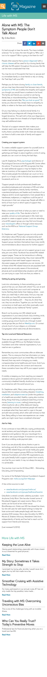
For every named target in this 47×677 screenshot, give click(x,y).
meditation (6, 395)
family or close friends (33, 85)
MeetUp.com (30, 323)
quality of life (15, 213)
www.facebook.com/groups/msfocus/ (21, 489)
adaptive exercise (20, 395)
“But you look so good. (30, 100)
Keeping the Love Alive (16, 544)
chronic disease (8, 63)
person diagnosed (30, 61)
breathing (39, 392)
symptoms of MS (8, 90)
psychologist (26, 161)
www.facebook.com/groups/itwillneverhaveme (24, 492)
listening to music (14, 402)
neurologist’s (10, 224)
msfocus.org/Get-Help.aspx (24, 479)
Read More (6, 555)
